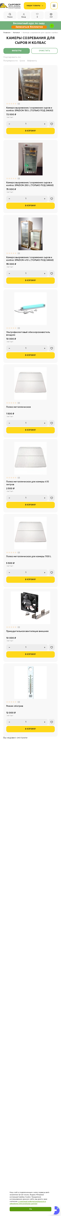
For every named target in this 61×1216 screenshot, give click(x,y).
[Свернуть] (54, 1176)
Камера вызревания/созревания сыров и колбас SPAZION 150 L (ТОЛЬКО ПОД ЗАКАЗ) (29, 109)
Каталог (16, 33)
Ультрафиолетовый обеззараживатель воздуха (28, 333)
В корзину (30, 131)
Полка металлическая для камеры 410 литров (27, 483)
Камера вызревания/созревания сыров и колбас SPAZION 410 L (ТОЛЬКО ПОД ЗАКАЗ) (30, 258)
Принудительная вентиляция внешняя (27, 631)
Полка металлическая (18, 407)
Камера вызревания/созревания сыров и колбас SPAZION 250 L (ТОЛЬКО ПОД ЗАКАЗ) (30, 184)
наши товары (33, 6)
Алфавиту (32, 61)
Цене (22, 61)
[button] (28, 97)
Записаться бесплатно (29, 27)
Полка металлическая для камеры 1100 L (28, 556)
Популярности (10, 61)
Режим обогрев (14, 706)
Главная (6, 33)
